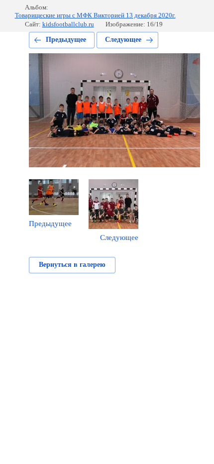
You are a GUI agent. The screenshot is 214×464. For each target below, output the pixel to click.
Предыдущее (66, 39)
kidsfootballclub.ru (68, 24)
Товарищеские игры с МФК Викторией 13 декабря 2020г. (95, 15)
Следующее (123, 39)
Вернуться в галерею (72, 264)
